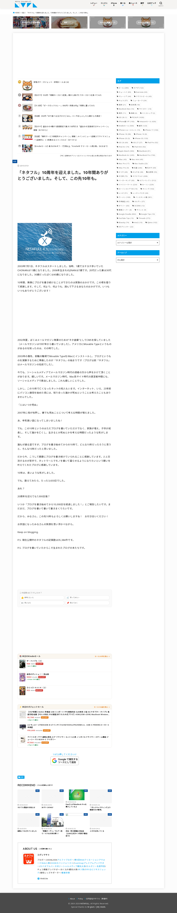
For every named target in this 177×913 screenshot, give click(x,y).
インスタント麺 (143, 197)
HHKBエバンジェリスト (62, 863)
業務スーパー (125, 210)
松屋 (138, 168)
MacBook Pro (147, 155)
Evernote (141, 92)
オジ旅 (81, 869)
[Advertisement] (64, 56)
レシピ (123, 193)
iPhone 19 (141, 134)
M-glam (90, 907)
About (72, 899)
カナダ (139, 88)
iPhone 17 (151, 130)
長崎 (134, 113)
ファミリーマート (128, 185)
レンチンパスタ (140, 193)
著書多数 (66, 872)
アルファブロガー (65, 859)
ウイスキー (145, 109)
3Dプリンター (126, 227)
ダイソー (124, 206)
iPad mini (140, 147)
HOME (17, 13)
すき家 (123, 176)
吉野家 (152, 172)
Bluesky (124, 222)
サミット (141, 210)
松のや (151, 168)
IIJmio (152, 222)
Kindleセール (126, 126)
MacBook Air (126, 155)
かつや (123, 172)
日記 (23, 13)
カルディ (139, 201)
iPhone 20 (124, 138)
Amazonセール (147, 121)
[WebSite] (42, 878)
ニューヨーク (140, 100)
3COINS (139, 206)
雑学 (143, 126)
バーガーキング (126, 180)
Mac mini (137, 159)
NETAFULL (84, 903)
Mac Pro (124, 163)
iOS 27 (137, 142)
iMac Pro (124, 168)
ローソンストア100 (128, 189)
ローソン (148, 185)
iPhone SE (141, 138)
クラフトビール (144, 96)
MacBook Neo (126, 109)
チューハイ (125, 92)
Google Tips (148, 214)
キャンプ (148, 189)
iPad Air (124, 147)
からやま (138, 172)
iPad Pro (152, 142)
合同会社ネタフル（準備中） (97, 899)
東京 (122, 113)
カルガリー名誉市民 (95, 866)
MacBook (145, 151)
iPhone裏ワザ (126, 121)
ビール (124, 88)
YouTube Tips (126, 218)
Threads (144, 218)
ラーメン (124, 197)
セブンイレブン (147, 180)
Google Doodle (127, 214)
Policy (80, 899)
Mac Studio (141, 163)
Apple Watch (126, 151)
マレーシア (125, 96)
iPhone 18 (125, 134)
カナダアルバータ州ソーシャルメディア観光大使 (63, 866)
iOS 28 (123, 117)
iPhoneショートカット (129, 130)
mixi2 (138, 222)
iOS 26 (123, 142)
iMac (123, 159)
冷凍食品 (124, 201)
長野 (122, 105)
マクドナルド (140, 176)
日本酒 (135, 105)
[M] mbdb (100, 907)
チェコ (123, 100)
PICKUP (138, 117)
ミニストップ (148, 113)
